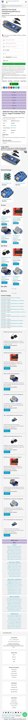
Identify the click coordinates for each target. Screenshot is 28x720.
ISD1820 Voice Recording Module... (14, 546)
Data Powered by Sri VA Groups (8, 715)
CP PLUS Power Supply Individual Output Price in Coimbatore (12, 309)
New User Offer (14, 691)
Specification (14, 94)
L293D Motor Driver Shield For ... (14, 609)
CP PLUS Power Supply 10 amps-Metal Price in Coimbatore (12, 323)
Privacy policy (14, 701)
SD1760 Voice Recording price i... (14, 547)
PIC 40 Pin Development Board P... (14, 602)
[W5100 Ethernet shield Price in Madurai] (7, 193)
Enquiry (14, 102)
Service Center (16, 81)
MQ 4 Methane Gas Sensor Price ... (14, 550)
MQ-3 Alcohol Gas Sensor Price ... (15, 559)
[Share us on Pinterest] (11, 713)
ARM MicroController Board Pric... (14, 603)
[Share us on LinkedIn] (8, 713)
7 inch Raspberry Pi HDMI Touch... (14, 622)
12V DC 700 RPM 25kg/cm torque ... (14, 620)
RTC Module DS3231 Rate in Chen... (14, 563)
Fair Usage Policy (14, 689)
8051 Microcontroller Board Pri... (14, 605)
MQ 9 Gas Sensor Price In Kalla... (14, 549)
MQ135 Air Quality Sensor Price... (14, 553)
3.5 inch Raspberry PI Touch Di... (14, 623)
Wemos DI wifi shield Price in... (14, 565)
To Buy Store (4, 81)
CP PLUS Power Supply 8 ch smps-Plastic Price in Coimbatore (12, 303)
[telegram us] (21, 713)
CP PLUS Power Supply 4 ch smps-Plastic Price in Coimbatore (12, 306)
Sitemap (14, 707)
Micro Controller (14, 596)
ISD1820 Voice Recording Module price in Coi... (13, 436)
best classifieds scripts (6, 717)
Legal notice (14, 699)
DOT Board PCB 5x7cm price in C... (14, 587)
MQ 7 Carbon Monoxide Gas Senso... (14, 552)
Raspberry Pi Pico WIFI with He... (14, 628)
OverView (14, 92)
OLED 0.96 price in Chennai (14, 574)
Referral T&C (14, 685)
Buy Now (4, 265)
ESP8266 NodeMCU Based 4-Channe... (14, 607)
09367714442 (13, 125)
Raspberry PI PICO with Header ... (15, 626)
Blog (14, 661)
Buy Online (10, 81)
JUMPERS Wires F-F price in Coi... (14, 583)
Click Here (4, 224)
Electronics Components (14, 579)
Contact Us (15, 84)
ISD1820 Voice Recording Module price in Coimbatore (6, 218)
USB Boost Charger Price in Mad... (14, 566)
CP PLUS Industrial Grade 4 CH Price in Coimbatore (11, 297)
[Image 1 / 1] (12, 25)
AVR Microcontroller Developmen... (14, 600)
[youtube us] (16, 713)
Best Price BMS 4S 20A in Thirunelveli (7, 183)
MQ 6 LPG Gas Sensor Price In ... (14, 554)
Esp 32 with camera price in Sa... (14, 573)
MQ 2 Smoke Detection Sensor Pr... (14, 556)
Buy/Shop (14, 97)
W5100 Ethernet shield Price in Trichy (20, 183)
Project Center (23, 81)
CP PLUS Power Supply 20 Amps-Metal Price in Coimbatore (12, 320)
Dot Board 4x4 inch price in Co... (14, 586)
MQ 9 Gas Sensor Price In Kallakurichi (11, 373)
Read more (10, 344)
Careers (14, 659)
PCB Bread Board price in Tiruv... (14, 592)
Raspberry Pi (14, 613)
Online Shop (14, 105)
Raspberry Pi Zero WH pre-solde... (14, 625)
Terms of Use (14, 705)
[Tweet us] (6, 713)
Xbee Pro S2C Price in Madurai (14, 619)
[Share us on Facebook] (3, 713)
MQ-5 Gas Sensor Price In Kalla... (14, 557)
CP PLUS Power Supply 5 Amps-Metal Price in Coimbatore (12, 326)
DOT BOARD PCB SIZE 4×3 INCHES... (14, 585)
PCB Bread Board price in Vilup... (14, 590)
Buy (14, 63)
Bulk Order (14, 100)
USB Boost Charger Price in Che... (15, 567)
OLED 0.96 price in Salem (14, 576)
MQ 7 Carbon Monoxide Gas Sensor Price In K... (13, 415)
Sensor (14, 545)
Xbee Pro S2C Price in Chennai (14, 618)
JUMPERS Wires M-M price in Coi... (14, 580)
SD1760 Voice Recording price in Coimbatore (13, 352)
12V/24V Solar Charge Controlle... (14, 606)
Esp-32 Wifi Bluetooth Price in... (14, 610)
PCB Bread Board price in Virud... (14, 589)
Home (14, 654)
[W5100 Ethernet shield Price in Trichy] (21, 177)
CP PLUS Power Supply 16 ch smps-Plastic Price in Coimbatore (12, 300)
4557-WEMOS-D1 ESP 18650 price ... (14, 599)
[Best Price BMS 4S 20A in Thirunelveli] (7, 177)
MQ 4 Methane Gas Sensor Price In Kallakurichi (16, 237)
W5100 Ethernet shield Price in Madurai (7, 199)
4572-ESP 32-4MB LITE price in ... (14, 598)
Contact (14, 108)
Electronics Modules (14, 562)
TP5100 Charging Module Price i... (14, 569)
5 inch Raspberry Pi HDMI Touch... (14, 615)
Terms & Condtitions (14, 703)
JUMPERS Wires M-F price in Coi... (14, 582)
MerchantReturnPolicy (7, 632)
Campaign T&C (14, 687)
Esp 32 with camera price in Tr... (14, 572)
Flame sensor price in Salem (14, 570)
